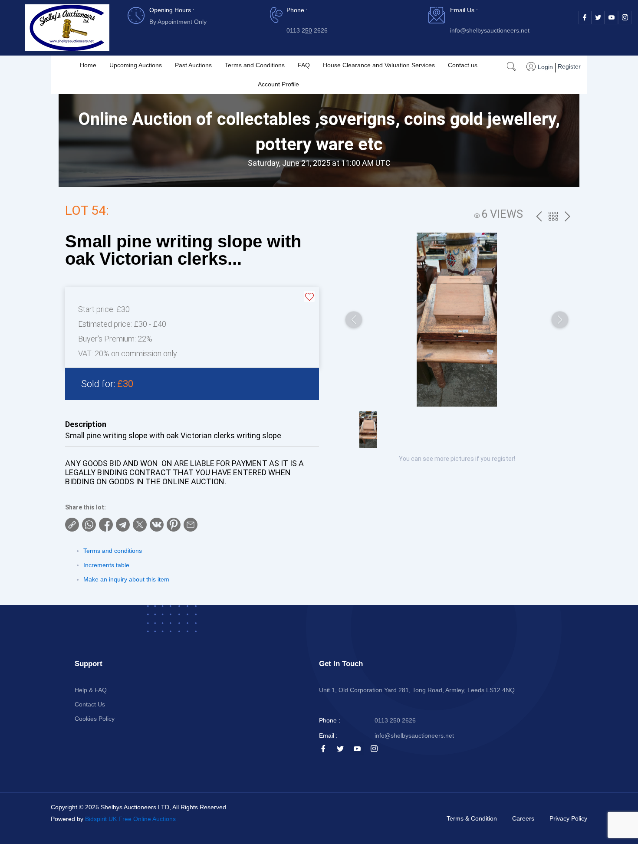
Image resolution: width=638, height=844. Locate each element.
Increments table (106, 565)
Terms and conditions (112, 550)
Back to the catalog (553, 217)
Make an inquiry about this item (126, 579)
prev (538, 216)
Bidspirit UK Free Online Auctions (130, 818)
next (567, 216)
